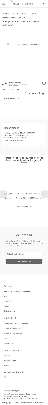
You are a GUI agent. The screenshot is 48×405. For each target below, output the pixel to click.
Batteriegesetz (9, 311)
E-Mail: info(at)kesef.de (13, 334)
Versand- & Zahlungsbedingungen (17, 291)
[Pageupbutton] (43, 401)
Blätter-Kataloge (10, 361)
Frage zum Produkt (11, 98)
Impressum (8, 306)
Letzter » (32, 13)
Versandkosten (32, 398)
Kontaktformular (10, 343)
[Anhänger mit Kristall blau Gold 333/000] (24, 44)
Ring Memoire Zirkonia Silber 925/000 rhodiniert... (24, 198)
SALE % (7, 356)
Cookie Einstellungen (11, 391)
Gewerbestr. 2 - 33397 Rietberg (16, 323)
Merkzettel (8, 338)
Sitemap (7, 365)
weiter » (24, 13)
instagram (40, 403)
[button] (3, 194)
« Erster (6, 13)
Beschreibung (11, 128)
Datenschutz (8, 301)
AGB (5, 296)
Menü (3, 3)
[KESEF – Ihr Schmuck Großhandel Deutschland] (24, 3)
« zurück (15, 13)
